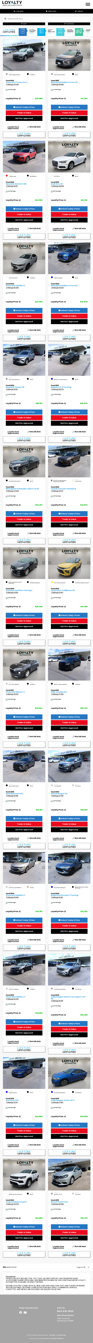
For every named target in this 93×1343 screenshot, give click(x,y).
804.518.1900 (34, 127)
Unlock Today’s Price (25, 107)
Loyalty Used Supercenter (13, 128)
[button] (43, 54)
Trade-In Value (24, 112)
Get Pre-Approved (24, 118)
